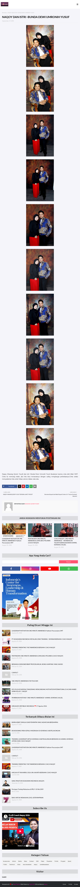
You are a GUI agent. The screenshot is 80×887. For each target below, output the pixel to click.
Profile (56, 861)
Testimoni (12, 864)
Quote (69, 861)
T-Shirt (5, 864)
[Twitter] (19, 486)
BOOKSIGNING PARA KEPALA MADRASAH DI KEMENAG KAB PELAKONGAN (36, 731)
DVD (37, 861)
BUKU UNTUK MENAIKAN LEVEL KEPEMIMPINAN (27, 797)
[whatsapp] (69, 568)
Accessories (6, 861)
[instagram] (30, 568)
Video (18, 864)
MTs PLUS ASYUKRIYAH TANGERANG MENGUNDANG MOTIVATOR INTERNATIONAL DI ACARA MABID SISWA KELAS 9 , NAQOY (44, 690)
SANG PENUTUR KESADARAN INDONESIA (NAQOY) (28, 781)
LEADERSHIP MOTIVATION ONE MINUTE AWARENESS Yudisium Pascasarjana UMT (12, 541)
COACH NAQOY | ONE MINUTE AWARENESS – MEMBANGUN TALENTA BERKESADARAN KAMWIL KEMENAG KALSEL (65, 542)
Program (63, 861)
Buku (25, 861)
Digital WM (32, 884)
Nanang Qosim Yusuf (32, 504)
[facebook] (11, 568)
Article (14, 861)
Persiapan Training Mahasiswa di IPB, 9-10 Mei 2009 (27, 789)
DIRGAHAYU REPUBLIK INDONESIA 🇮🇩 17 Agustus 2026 (29, 706)
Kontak (76, 884)
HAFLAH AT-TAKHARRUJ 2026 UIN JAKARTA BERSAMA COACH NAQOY (34, 772)
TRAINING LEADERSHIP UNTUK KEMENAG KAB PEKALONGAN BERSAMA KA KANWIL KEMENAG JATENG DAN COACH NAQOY (42, 740)
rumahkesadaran (44, 864)
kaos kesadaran (27, 864)
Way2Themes (16, 884)
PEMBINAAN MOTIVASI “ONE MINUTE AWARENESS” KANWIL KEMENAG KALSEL (37, 698)
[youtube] (50, 568)
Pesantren (49, 861)
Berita (20, 861)
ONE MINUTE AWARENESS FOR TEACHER (25, 681)
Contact (31, 861)
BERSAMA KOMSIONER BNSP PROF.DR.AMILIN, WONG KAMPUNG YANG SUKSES (37, 664)
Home (64, 884)
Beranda (4, 12)
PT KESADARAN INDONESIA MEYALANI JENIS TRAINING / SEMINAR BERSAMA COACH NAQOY (42, 639)
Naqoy (46, 884)
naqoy (35, 864)
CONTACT (15, 672)
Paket (42, 861)
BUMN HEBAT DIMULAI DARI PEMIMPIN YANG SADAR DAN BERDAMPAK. (35, 722)
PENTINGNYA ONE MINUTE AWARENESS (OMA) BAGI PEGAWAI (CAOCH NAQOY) (39, 541)
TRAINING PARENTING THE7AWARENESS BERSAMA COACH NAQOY (33, 647)
